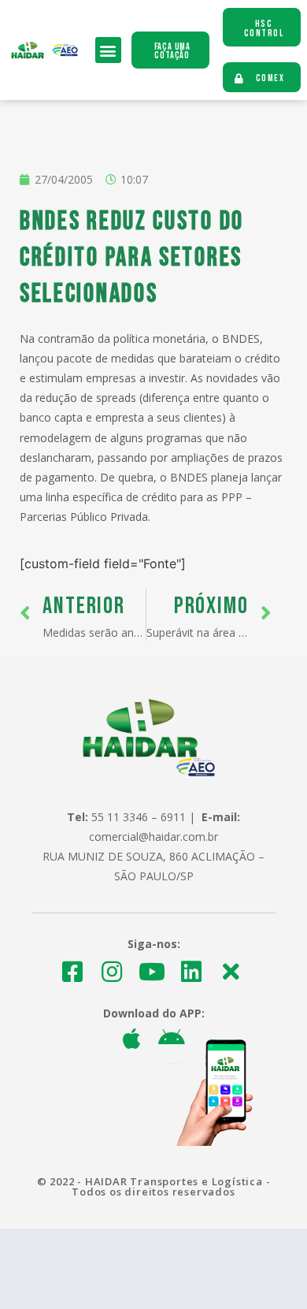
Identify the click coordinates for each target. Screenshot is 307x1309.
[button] (108, 50)
